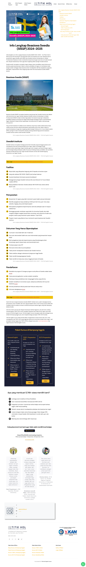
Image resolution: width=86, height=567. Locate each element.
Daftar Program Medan (27, 4)
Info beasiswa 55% (29, 439)
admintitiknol (23, 509)
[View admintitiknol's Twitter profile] (16, 508)
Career (75, 4)
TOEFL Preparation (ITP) (66, 28)
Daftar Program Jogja (18, 4)
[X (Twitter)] (12, 539)
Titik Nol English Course (46, 561)
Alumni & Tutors (61, 4)
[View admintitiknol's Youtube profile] (16, 511)
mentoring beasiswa (43, 321)
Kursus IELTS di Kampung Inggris (16, 555)
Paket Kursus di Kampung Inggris (16, 550)
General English (64, 26)
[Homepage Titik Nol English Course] (43, 3)
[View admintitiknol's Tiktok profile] (16, 514)
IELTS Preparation (65, 29)
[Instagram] (15, 539)
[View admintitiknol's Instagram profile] (16, 516)
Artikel (55, 4)
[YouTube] (18, 539)
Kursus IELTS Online (37, 550)
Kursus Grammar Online (38, 552)
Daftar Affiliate (59, 547)
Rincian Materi (14, 371)
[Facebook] (9, 539)
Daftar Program (10, 4)
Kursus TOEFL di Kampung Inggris (16, 552)
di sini (10, 273)
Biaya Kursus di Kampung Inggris (16, 547)
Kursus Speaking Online (38, 555)
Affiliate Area (69, 4)
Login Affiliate (59, 550)
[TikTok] (21, 539)
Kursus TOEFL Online (37, 547)
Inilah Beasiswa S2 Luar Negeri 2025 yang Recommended (28, 161)
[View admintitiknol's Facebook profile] (16, 505)
